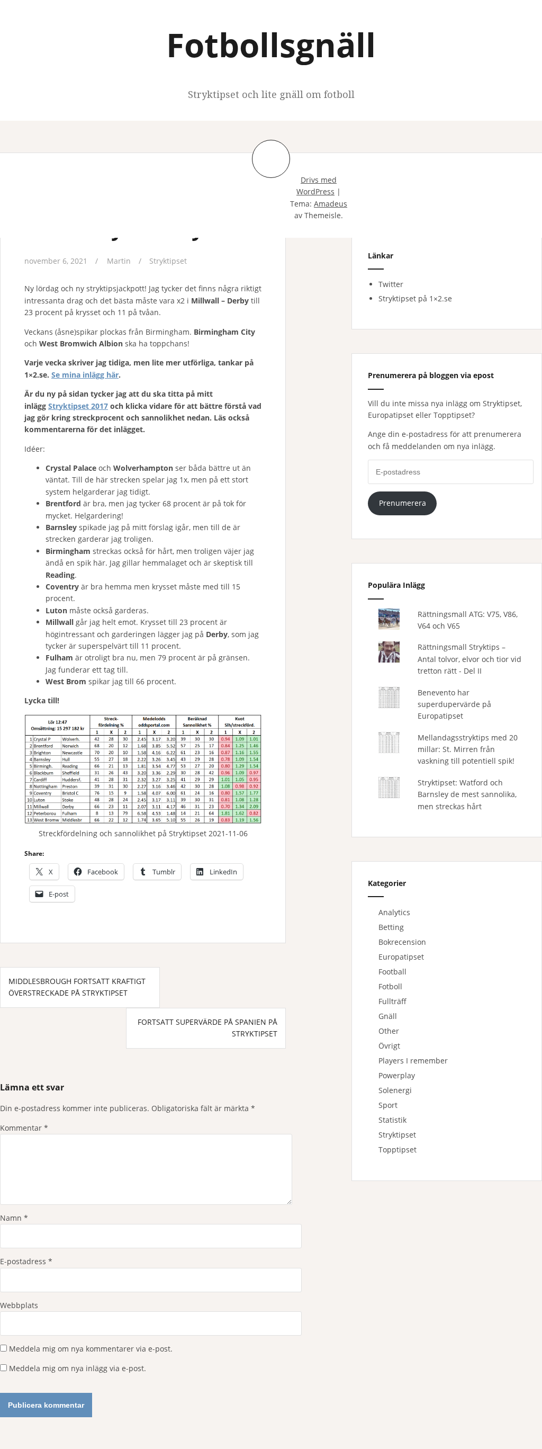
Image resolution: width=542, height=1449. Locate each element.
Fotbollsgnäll (271, 44)
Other (388, 1031)
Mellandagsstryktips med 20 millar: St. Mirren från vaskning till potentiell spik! (468, 749)
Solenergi (395, 1090)
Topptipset (397, 1149)
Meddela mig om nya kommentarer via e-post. (91, 1349)
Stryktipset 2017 (78, 406)
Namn (14, 1218)
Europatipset (401, 957)
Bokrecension (402, 942)
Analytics (394, 912)
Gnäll (387, 1016)
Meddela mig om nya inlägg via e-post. (77, 1368)
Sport (388, 1105)
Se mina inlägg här (85, 375)
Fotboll (390, 986)
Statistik (392, 1120)
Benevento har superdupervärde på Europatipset (454, 704)
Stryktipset (168, 261)
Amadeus (330, 204)
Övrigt (389, 1046)
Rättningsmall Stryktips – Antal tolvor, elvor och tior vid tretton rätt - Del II (469, 659)
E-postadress (26, 1261)
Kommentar (24, 1128)
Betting (391, 927)
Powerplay (396, 1075)
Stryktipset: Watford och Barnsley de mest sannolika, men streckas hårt (467, 794)
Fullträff (392, 1001)
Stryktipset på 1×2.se (415, 298)
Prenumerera (402, 503)
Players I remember (413, 1061)
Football (392, 972)
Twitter (390, 284)
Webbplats (19, 1305)
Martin (119, 261)
